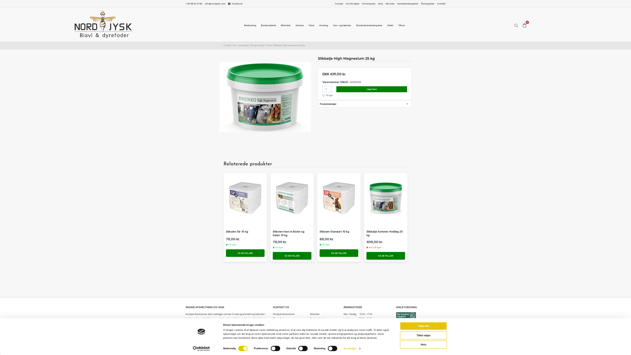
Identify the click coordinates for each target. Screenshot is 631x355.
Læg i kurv (372, 89)
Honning (323, 25)
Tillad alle (423, 326)
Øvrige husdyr (258, 45)
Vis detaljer (349, 348)
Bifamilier (286, 25)
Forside (227, 45)
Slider (390, 25)
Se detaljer (245, 253)
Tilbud (401, 25)
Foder (269, 45)
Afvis (423, 344)
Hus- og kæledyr (342, 25)
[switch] (275, 348)
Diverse (300, 25)
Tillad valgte (423, 335)
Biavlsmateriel (268, 25)
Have (311, 25)
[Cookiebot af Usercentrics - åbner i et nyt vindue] (201, 348)
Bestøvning (250, 25)
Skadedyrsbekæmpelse (369, 25)
